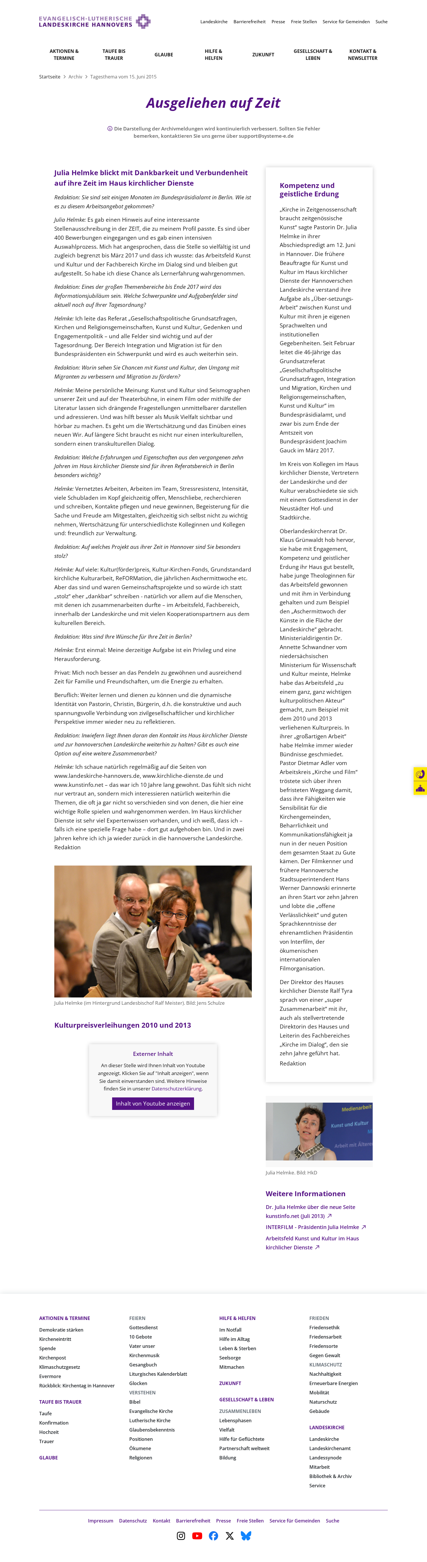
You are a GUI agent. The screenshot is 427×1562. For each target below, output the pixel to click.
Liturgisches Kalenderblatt (158, 1374)
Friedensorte (323, 1346)
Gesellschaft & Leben (313, 54)
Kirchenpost (52, 1358)
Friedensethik (324, 1327)
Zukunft (263, 54)
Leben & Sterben (237, 1348)
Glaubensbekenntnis (152, 1430)
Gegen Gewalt (324, 1355)
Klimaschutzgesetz (59, 1367)
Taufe (45, 1413)
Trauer (46, 1441)
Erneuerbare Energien (333, 1383)
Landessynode (325, 1457)
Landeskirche (327, 1427)
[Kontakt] (420, 774)
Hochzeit (49, 1432)
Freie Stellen (250, 1521)
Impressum (100, 1521)
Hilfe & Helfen (214, 54)
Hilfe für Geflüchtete (241, 1439)
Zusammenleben (240, 1411)
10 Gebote (140, 1337)
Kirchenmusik (144, 1355)
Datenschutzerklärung (177, 1088)
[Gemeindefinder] (420, 788)
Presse (223, 1521)
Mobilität (319, 1392)
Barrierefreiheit (193, 1521)
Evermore (50, 1376)
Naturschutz (323, 1402)
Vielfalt (226, 1430)
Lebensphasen (235, 1420)
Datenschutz (133, 1521)
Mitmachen (231, 1367)
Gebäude (319, 1411)
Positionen (141, 1439)
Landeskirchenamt (330, 1448)
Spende (47, 1348)
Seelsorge (230, 1358)
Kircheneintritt (55, 1339)
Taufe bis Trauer (114, 54)
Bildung (227, 1457)
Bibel (134, 1402)
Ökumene (140, 1448)
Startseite (50, 77)
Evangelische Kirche (151, 1411)
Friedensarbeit (325, 1337)
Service (317, 1485)
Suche (332, 1521)
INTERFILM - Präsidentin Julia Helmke (313, 1227)
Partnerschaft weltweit (244, 1448)
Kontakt (161, 1521)
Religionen (140, 1457)
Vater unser (142, 1346)
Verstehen (142, 1392)
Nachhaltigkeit (325, 1374)
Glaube (164, 54)
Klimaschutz (325, 1365)
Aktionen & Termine (64, 54)
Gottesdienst (143, 1327)
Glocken (138, 1383)
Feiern (137, 1318)
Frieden (319, 1318)
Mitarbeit (319, 1467)
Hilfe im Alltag (234, 1339)
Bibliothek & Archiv (330, 1476)
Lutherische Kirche (150, 1420)
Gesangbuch (143, 1365)
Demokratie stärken (61, 1330)
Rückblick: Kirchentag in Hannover (77, 1385)
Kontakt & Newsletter (363, 54)
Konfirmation (54, 1423)
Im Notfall (230, 1330)
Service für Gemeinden (295, 1521)
